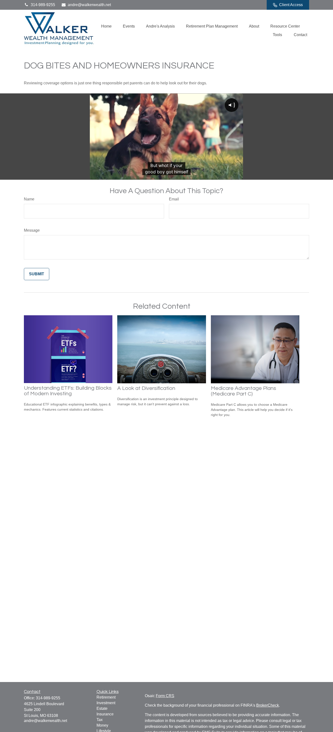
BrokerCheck (267, 705)
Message (32, 230)
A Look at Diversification (146, 388)
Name (29, 199)
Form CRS (165, 696)
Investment (106, 703)
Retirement (106, 697)
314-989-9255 (43, 5)
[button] (106, 26)
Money (102, 725)
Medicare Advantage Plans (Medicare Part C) (243, 391)
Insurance (105, 714)
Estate (102, 708)
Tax (100, 720)
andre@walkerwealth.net (89, 5)
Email (174, 199)
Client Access (291, 5)
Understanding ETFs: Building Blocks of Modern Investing (68, 390)
